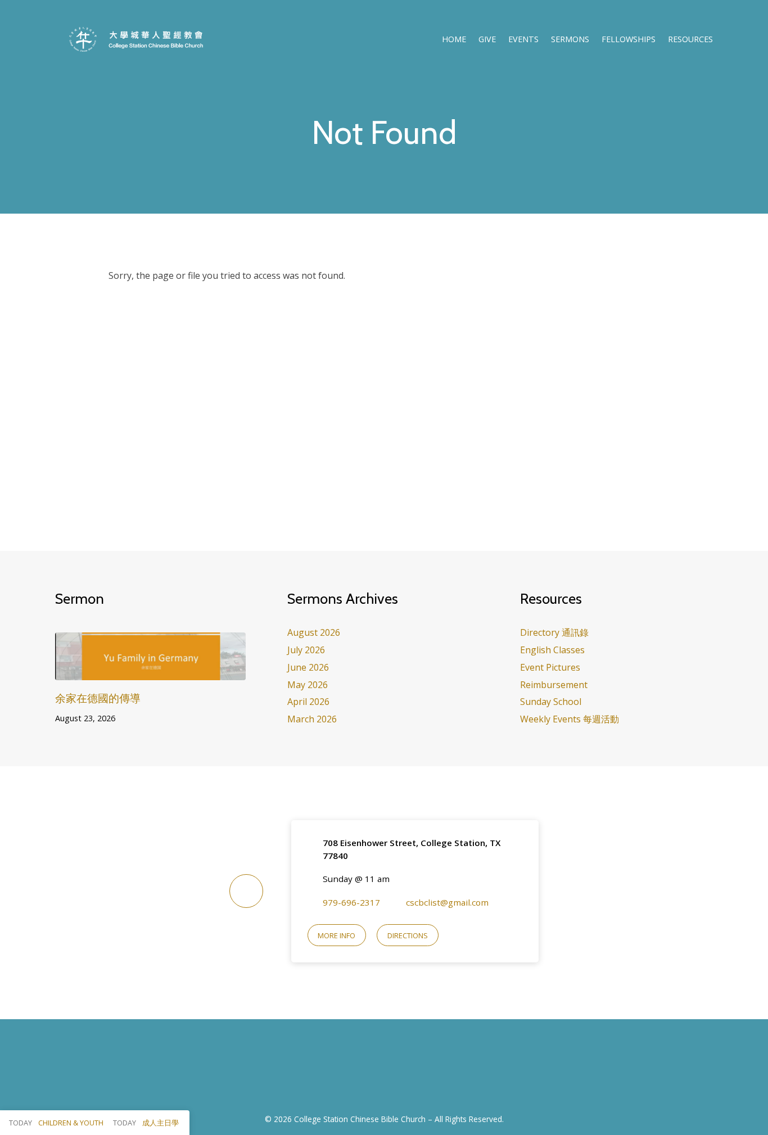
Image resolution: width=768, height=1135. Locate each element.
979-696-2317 (351, 902)
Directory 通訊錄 (554, 632)
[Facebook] (370, 1073)
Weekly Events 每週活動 (569, 719)
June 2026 (308, 667)
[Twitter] (398, 1073)
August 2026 (313, 632)
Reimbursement (554, 685)
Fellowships (629, 39)
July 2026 (306, 650)
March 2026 (312, 719)
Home (454, 39)
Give (487, 39)
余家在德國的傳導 (98, 698)
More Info (336, 935)
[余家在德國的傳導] (150, 672)
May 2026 (307, 685)
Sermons (570, 39)
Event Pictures (550, 667)
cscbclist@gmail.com (447, 902)
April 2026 (308, 701)
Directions (407, 935)
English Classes (552, 650)
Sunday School (550, 701)
